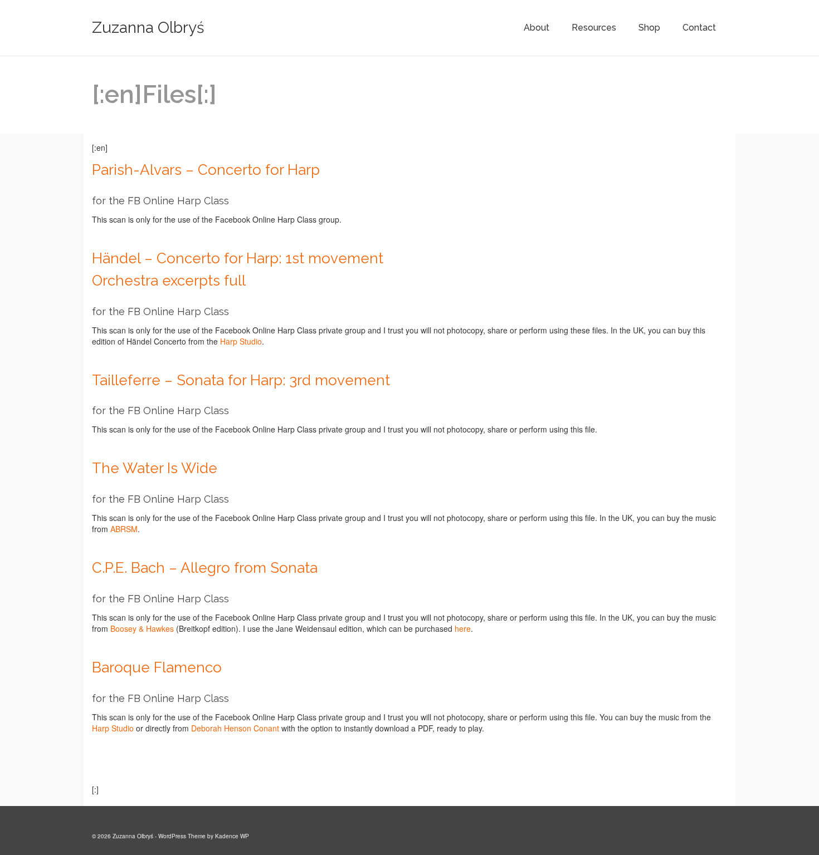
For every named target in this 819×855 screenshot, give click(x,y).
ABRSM (124, 528)
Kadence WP (232, 836)
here (463, 628)
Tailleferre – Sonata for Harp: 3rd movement (241, 380)
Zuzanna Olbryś (148, 27)
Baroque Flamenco (157, 667)
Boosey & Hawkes (142, 628)
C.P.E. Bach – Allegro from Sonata (205, 567)
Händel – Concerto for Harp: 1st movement (237, 258)
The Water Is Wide (154, 468)
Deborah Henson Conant (235, 728)
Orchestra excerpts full (169, 280)
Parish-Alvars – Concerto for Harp (206, 169)
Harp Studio (241, 341)
